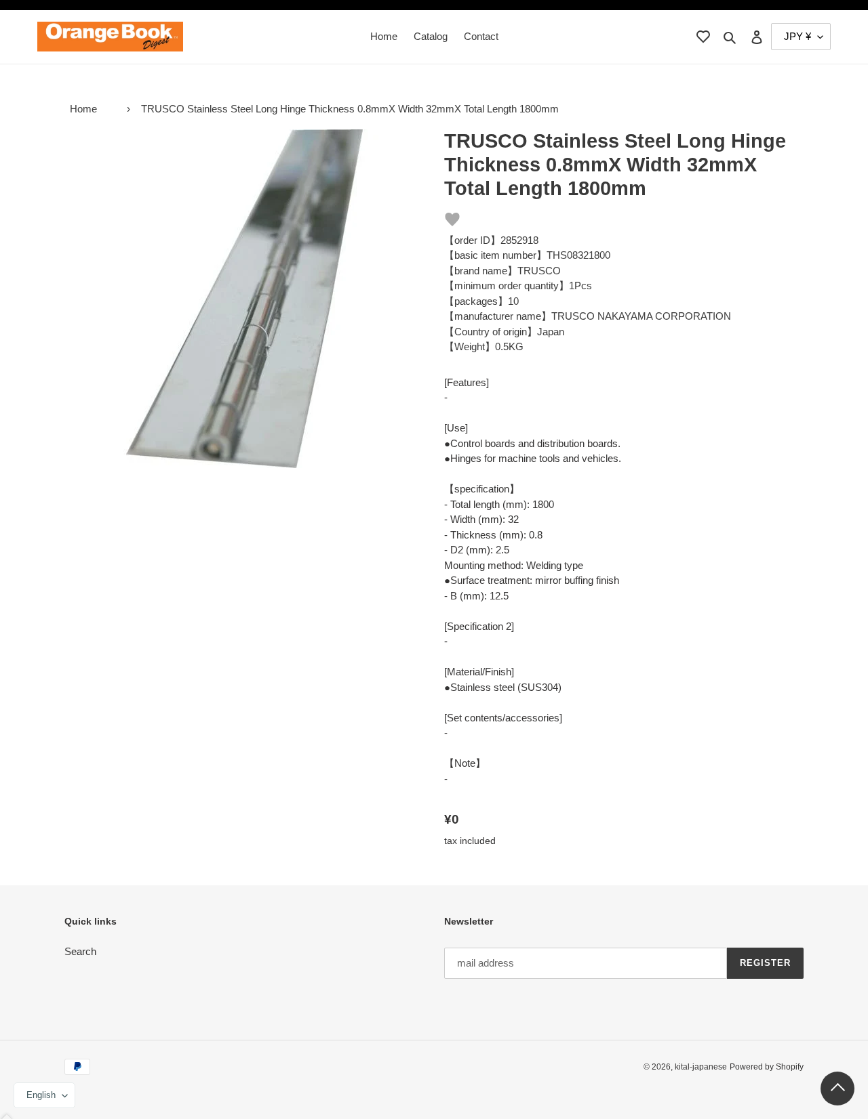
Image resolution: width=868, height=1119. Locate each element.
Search (80, 951)
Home (83, 108)
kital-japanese (701, 1067)
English (41, 1095)
